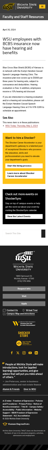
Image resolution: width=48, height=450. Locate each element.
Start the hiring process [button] (19, 166)
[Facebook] (11, 352)
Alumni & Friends (11, 389)
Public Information (24, 410)
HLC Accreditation (22, 416)
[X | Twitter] (17, 352)
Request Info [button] (24, 288)
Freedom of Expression (23, 401)
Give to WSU (30, 389)
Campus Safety (36, 407)
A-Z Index (7, 401)
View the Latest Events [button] (19, 216)
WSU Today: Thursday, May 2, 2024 (21, 126)
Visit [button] (24, 296)
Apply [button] (24, 303)
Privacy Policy (25, 404)
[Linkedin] (36, 352)
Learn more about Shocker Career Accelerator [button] (21, 174)
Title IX (24, 407)
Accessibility (8, 410)
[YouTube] (30, 352)
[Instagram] (24, 352)
